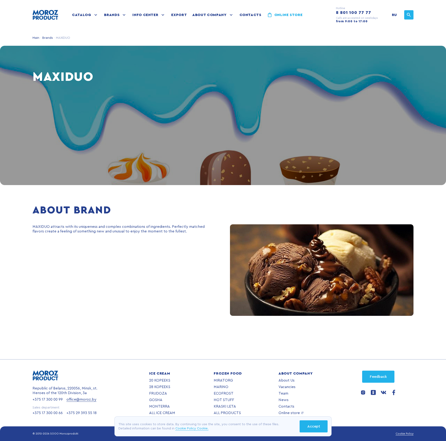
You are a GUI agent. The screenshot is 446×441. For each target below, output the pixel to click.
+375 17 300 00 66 (48, 413)
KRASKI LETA (225, 406)
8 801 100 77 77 (353, 12)
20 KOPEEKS (159, 380)
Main (36, 37)
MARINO (221, 387)
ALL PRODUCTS (227, 413)
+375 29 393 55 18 (81, 413)
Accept (313, 426)
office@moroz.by (81, 399)
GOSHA (155, 400)
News (284, 400)
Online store (288, 15)
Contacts (250, 15)
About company (209, 15)
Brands (111, 15)
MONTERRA (159, 406)
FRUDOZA (158, 393)
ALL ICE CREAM (162, 413)
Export (179, 15)
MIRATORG (223, 380)
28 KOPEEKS (159, 387)
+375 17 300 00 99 (48, 399)
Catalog (81, 15)
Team (283, 393)
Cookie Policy (404, 433)
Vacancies (287, 387)
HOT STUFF (224, 400)
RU (394, 15)
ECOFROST (223, 393)
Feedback (378, 377)
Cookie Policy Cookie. (192, 428)
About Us (287, 380)
